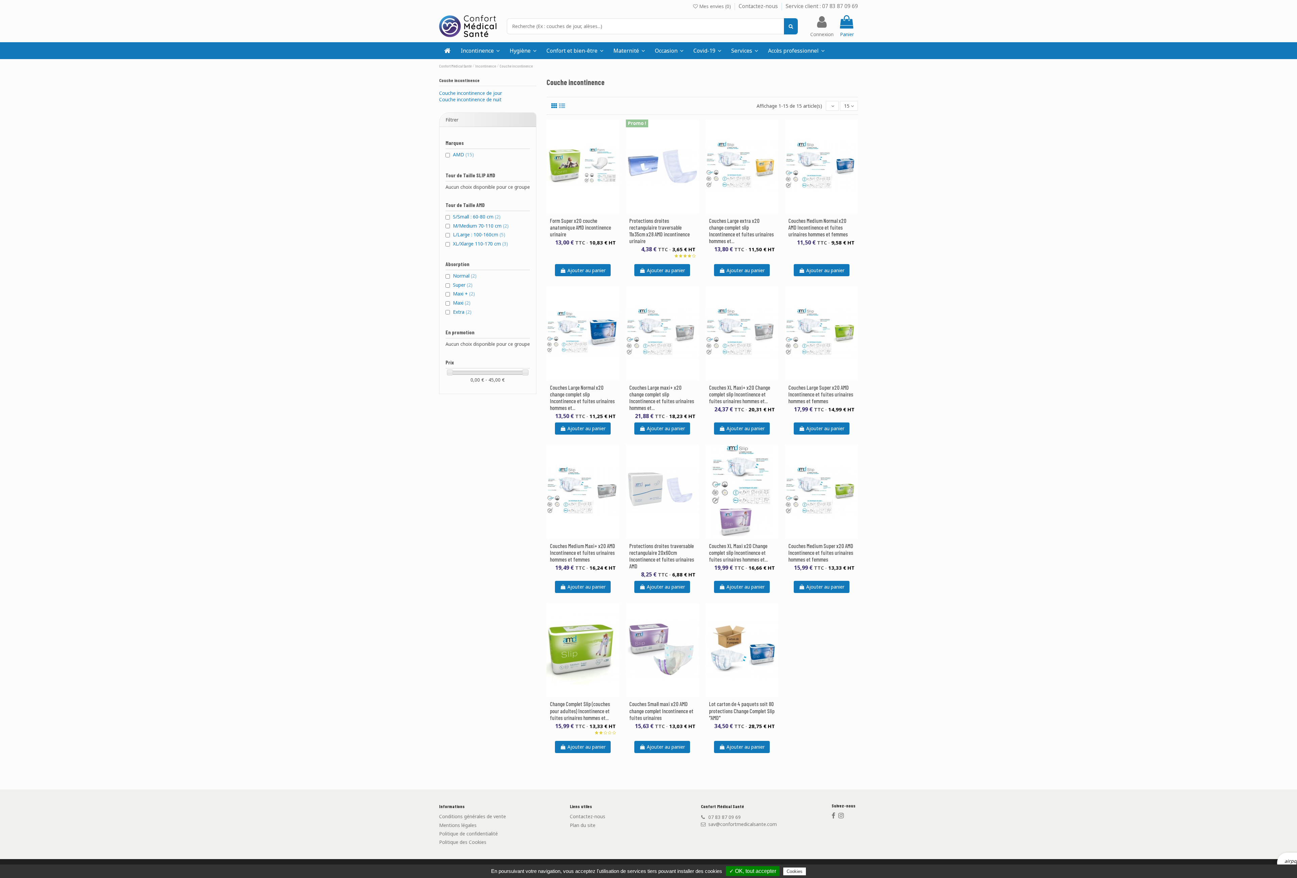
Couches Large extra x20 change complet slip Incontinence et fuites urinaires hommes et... (741, 230)
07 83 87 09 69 (724, 817)
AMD (463, 154)
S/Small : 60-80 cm (477, 216)
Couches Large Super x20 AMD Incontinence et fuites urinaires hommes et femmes (820, 394)
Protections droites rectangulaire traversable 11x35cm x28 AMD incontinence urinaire (659, 230)
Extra (462, 312)
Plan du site (582, 825)
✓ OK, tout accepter (752, 871)
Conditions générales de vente (472, 816)
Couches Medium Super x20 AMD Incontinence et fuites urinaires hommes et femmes (820, 552)
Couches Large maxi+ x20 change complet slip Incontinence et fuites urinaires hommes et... (661, 397)
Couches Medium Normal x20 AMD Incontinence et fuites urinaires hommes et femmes (818, 227)
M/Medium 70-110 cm (481, 226)
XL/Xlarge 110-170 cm (480, 243)
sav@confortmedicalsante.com (742, 824)
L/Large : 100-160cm (479, 234)
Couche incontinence (459, 80)
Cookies (795, 871)
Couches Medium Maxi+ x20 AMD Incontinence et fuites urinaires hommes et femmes (582, 552)
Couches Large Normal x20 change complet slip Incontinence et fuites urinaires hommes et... (582, 397)
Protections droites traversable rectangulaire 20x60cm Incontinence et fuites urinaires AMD (661, 555)
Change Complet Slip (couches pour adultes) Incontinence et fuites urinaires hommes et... (580, 710)
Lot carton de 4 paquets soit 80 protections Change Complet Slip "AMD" (741, 710)
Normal (465, 276)
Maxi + (464, 293)
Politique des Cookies (462, 842)
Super (463, 285)
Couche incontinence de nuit (470, 99)
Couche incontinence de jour (470, 93)
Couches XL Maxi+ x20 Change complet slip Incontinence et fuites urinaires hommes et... (739, 394)
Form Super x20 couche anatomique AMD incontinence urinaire (580, 227)
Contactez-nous (759, 6)
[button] (744, 50)
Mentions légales (458, 825)
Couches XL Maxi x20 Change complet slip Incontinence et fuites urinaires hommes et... (738, 552)
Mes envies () (715, 6)
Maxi (462, 303)
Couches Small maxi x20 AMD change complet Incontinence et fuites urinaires (661, 710)
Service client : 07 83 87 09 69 (822, 6)
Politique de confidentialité (468, 833)
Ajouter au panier (586, 270)
